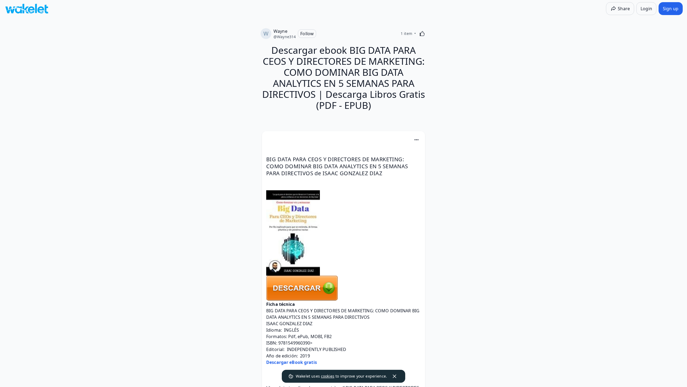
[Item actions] (416, 139)
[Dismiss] (394, 376)
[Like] (422, 33)
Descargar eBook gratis (291, 362)
